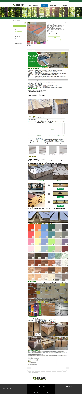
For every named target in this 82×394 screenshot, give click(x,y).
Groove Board (37, 370)
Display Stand (49, 370)
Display (29, 372)
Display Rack (43, 370)
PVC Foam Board (17, 36)
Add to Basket (53, 39)
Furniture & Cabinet (18, 41)
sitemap (65, 391)
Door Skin (16, 33)
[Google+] (38, 393)
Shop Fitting (54, 370)
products (71, 391)
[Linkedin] (41, 393)
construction (59, 370)
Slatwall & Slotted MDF (18, 31)
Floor (33, 370)
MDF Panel (64, 370)
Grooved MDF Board (35, 372)
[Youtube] (47, 393)
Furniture (29, 370)
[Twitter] (44, 393)
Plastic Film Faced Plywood (19, 43)
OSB (15, 38)
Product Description (31, 50)
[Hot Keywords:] (68, 1)
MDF (15, 29)
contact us (68, 391)
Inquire (53, 37)
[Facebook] (34, 393)
